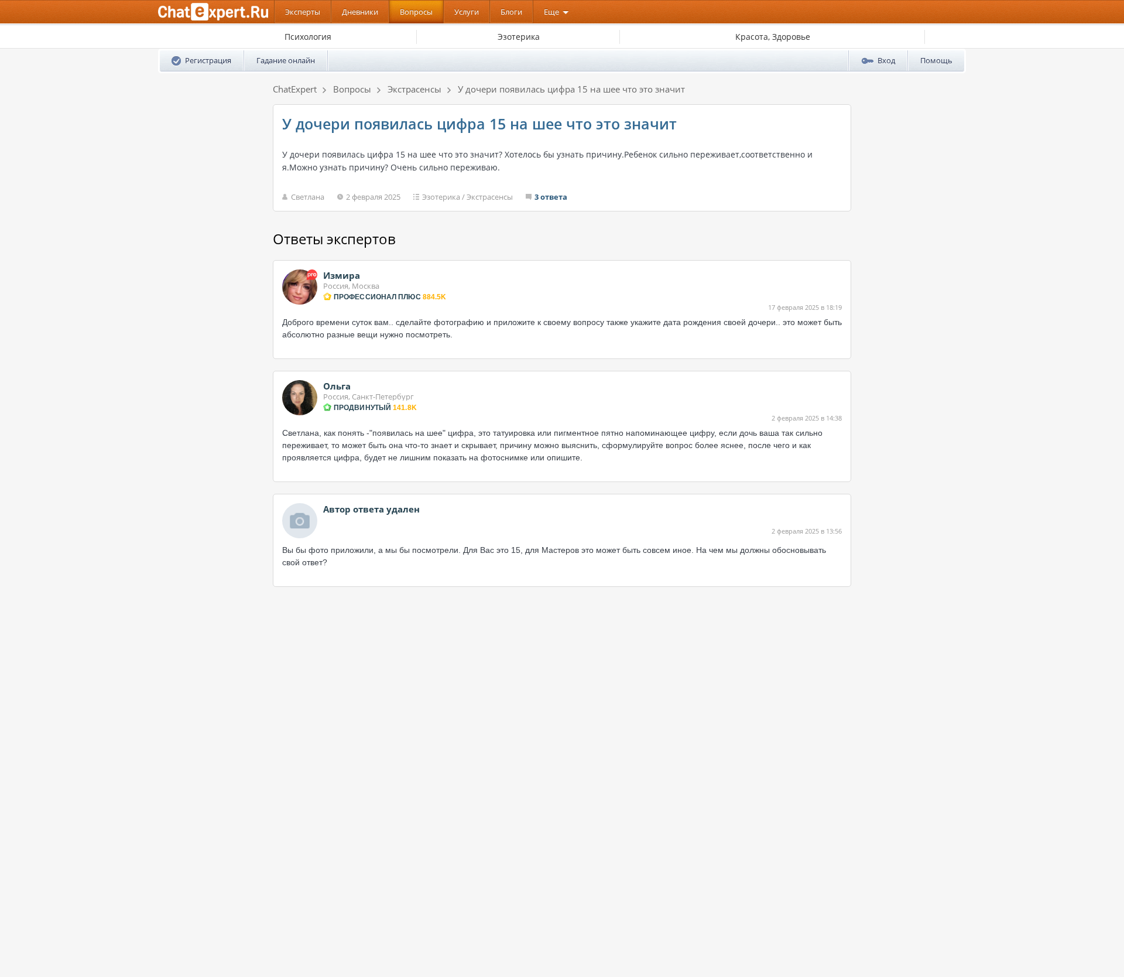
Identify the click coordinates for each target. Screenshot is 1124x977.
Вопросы (416, 11)
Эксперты (302, 11)
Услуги (466, 11)
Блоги (511, 11)
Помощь (936, 60)
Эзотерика (441, 197)
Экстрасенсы (490, 197)
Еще (551, 11)
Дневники (360, 11)
